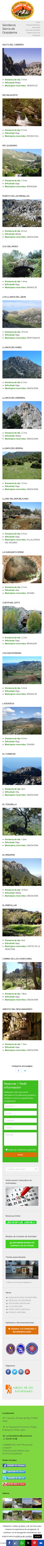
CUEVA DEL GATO (11, 602)
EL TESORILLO (9, 804)
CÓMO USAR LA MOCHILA (19, 1309)
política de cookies (23, 1536)
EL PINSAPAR (8, 855)
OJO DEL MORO (10, 246)
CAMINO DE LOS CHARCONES (17, 959)
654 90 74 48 (11, 1438)
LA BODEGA (8, 703)
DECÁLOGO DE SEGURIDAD (20, 1300)
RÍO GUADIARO (9, 145)
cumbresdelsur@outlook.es (19, 1435)
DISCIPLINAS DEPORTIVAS (19, 1303)
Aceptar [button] (37, 1536)
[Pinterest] (34, 1543)
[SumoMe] (41, 1543)
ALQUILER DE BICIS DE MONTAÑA (23, 1297)
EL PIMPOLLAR (9, 905)
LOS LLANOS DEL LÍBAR (14, 297)
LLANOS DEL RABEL (12, 347)
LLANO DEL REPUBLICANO (15, 498)
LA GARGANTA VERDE (13, 552)
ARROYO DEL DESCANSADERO (17, 1009)
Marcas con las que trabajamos (19, 1282)
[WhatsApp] (22, 1543)
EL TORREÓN (8, 754)
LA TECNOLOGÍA (15, 1306)
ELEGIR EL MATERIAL (17, 1312)
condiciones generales (26, 1149)
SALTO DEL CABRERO (13, 44)
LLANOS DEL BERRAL (12, 448)
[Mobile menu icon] (3, 10)
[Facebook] (9, 1543)
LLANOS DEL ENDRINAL (13, 398)
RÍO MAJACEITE (10, 95)
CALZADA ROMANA (11, 653)
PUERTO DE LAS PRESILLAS (15, 196)
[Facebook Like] (16, 1543)
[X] (28, 1543)
